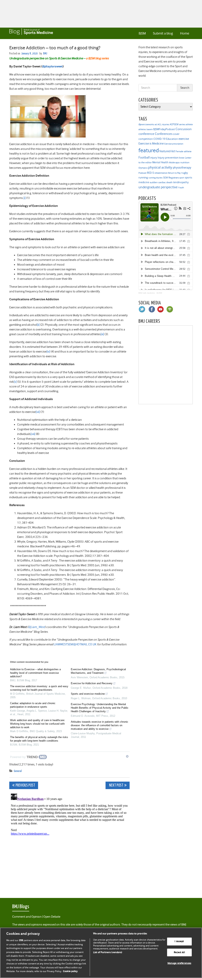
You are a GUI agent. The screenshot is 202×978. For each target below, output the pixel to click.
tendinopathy (181, 182)
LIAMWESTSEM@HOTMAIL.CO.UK (75, 644)
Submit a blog (163, 33)
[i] (24, 198)
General (18, 771)
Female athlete (184, 151)
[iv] (48, 351)
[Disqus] (69, 841)
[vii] (38, 412)
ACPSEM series (177, 124)
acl (156, 124)
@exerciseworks (146, 124)
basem (150, 129)
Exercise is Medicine (151, 143)
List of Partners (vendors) (107, 952)
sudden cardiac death (161, 182)
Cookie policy (70, 971)
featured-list (167, 151)
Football (144, 157)
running (143, 177)
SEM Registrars (171, 177)
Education (172, 138)
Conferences (163, 134)
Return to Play (174, 173)
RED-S (150, 172)
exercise (184, 139)
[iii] (102, 334)
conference (146, 134)
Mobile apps (174, 162)
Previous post (25, 785)
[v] (15, 382)
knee (181, 157)
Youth (181, 187)
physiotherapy (182, 167)
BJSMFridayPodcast (164, 129)
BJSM (142, 33)
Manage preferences (179, 963)
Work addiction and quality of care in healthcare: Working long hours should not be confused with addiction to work (37, 724)
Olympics (143, 168)
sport (181, 177)
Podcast (142, 173)
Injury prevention (168, 157)
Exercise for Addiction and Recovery (91, 683)
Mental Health (160, 162)
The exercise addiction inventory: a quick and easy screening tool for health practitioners (39, 688)
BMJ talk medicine (146, 293)
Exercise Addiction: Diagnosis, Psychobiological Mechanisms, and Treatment (98, 671)
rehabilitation (160, 173)
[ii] (38, 325)
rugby (184, 172)
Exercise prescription (173, 144)
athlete (189, 124)
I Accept (179, 941)
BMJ (45, 53)
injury (153, 157)
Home (184, 33)
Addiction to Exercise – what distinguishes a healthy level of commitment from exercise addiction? (35, 673)
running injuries (156, 177)
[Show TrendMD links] (127, 756)
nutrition (184, 162)
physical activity (160, 167)
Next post (115, 785)
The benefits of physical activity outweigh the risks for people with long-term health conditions (39, 739)
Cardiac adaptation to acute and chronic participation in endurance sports (32, 705)
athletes (142, 129)
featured (148, 150)
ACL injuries (163, 124)
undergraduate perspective (158, 187)
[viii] (33, 434)
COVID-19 (159, 139)
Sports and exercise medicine (88, 693)
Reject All (179, 952)
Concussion (184, 129)
